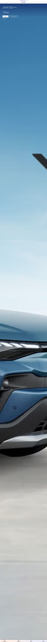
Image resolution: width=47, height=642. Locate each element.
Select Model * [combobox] (8, 101)
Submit (23, 543)
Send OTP (38, 109)
